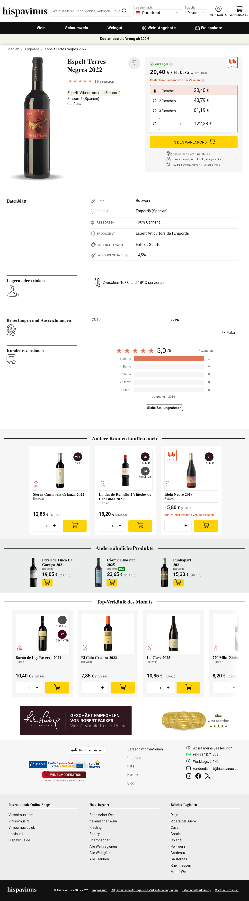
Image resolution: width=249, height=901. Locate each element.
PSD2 (40, 764)
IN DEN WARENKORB (190, 142)
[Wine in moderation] (64, 776)
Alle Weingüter (100, 853)
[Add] (75, 526)
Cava (174, 827)
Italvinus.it (17, 834)
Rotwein (143, 200)
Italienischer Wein (103, 821)
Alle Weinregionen (103, 846)
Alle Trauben (99, 859)
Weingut (115, 28)
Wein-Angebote (162, 28)
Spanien (13, 49)
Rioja (174, 815)
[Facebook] (199, 777)
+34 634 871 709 (205, 755)
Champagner (99, 840)
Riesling (95, 827)
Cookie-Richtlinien (227, 890)
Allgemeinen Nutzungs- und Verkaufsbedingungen (144, 890)
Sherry (94, 834)
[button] (218, 11)
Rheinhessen (181, 865)
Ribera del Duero (183, 821)
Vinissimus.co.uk (22, 827)
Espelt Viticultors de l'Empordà (93, 92)
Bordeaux (178, 853)
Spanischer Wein (102, 815)
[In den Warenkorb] (47, 583)
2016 (171, 396)
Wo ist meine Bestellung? (212, 748)
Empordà (32, 49)
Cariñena (74, 104)
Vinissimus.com (21, 815)
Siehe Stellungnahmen (164, 408)
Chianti (176, 840)
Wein (41, 28)
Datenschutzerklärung (196, 890)
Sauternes (179, 859)
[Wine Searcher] (195, 720)
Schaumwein (76, 28)
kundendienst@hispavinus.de (216, 769)
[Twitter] (209, 777)
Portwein (178, 846)
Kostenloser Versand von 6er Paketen (176, 80)
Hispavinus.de (19, 840)
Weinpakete (211, 28)
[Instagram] (189, 777)
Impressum (99, 890)
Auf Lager (163, 64)
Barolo (176, 834)
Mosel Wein (179, 872)
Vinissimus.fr (19, 821)
